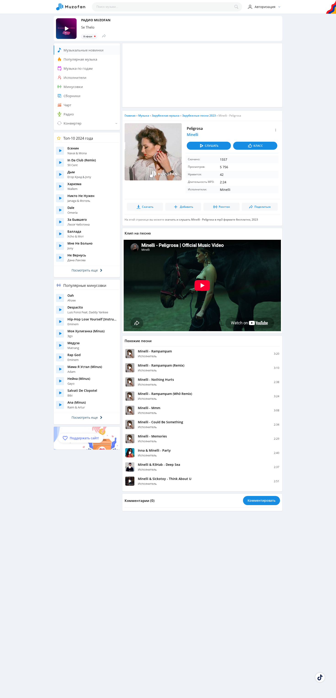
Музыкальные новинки (84, 50)
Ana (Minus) (76, 402)
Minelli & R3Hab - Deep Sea (159, 464)
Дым (71, 172)
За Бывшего (77, 219)
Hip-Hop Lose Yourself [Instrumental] (92, 319)
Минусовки (73, 86)
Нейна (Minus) (78, 378)
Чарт (67, 105)
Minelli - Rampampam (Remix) (161, 365)
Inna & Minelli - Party (154, 450)
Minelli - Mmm (149, 408)
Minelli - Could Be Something (160, 422)
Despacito (75, 307)
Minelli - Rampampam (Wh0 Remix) (165, 394)
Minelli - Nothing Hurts (156, 379)
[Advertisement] (202, 75)
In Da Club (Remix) (81, 160)
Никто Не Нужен (80, 196)
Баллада (74, 231)
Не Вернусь (76, 255)
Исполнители (75, 77)
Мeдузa (73, 343)
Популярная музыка (80, 59)
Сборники (72, 95)
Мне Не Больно (80, 243)
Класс (258, 146)
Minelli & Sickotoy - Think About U (164, 479)
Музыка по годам (78, 68)
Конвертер (72, 123)
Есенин (73, 148)
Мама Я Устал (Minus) (84, 367)
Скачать (147, 207)
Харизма (74, 184)
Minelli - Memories (152, 436)
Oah (70, 295)
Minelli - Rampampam (155, 351)
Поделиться (262, 207)
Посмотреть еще (85, 270)
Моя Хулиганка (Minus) (85, 331)
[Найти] (237, 6)
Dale (70, 207)
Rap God (74, 355)
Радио (69, 114)
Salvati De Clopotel (82, 390)
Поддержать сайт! (84, 438)
